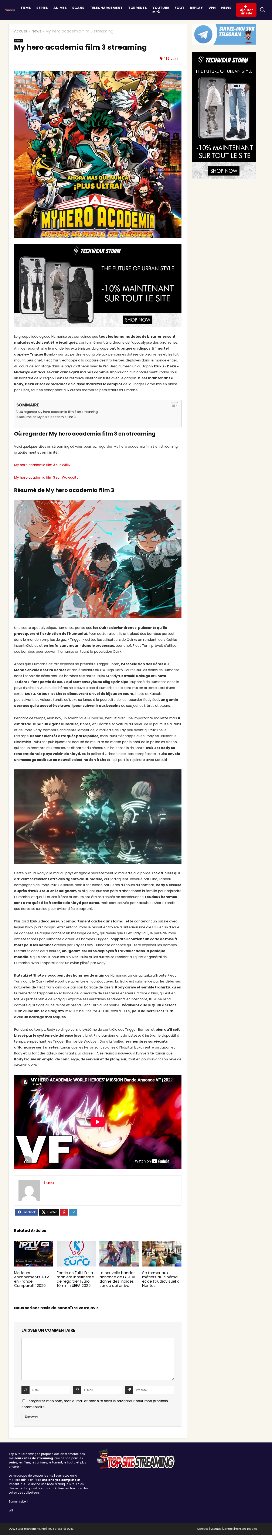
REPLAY (196, 7)
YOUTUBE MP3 (160, 9)
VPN (212, 7)
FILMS (26, 7)
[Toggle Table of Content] (172, 405)
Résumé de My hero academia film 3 (47, 417)
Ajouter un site (246, 11)
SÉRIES (42, 7)
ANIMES (60, 7)
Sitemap (215, 1529)
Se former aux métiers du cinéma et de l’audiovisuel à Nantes (161, 1279)
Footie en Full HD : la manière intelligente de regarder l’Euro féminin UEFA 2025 (75, 1279)
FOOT (179, 7)
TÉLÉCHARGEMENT (106, 7)
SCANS (78, 7)
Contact (228, 1529)
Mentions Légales (246, 1529)
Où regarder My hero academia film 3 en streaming (58, 412)
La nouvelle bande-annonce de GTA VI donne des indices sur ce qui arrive (117, 1279)
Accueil (21, 31)
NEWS (226, 7)
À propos (202, 1529)
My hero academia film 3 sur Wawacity (46, 477)
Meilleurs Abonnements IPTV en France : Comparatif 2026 (31, 1279)
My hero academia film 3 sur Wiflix (42, 464)
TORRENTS (137, 7)
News (36, 31)
